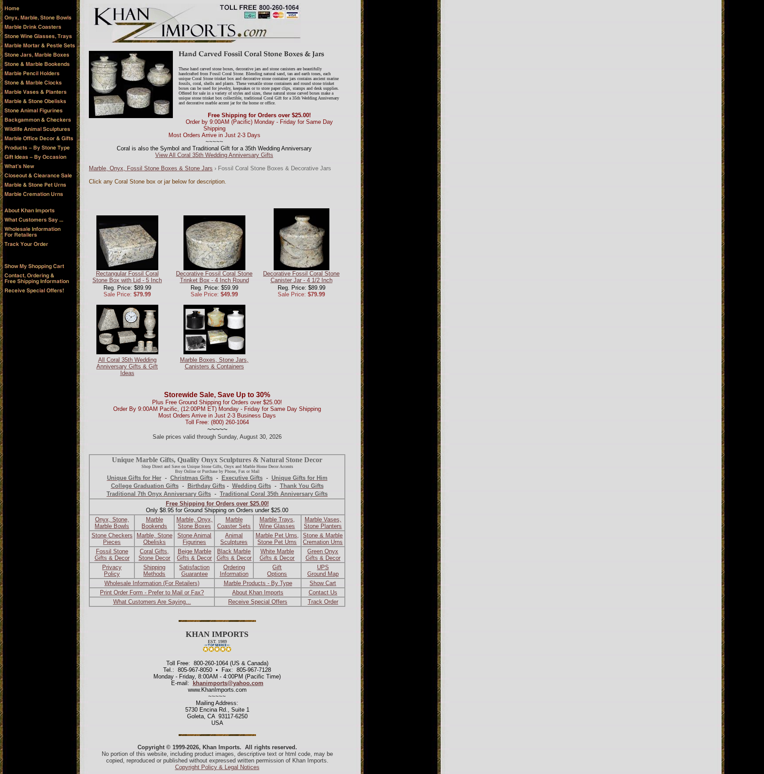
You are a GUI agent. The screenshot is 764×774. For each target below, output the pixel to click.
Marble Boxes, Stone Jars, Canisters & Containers (214, 363)
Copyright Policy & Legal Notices (217, 767)
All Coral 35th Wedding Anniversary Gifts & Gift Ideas (127, 366)
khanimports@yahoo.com (228, 683)
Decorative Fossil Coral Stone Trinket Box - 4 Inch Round (214, 277)
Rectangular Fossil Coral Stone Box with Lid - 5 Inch (127, 277)
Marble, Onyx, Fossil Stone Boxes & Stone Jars (151, 168)
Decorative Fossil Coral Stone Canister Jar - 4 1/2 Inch (301, 277)
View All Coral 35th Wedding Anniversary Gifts (214, 155)
